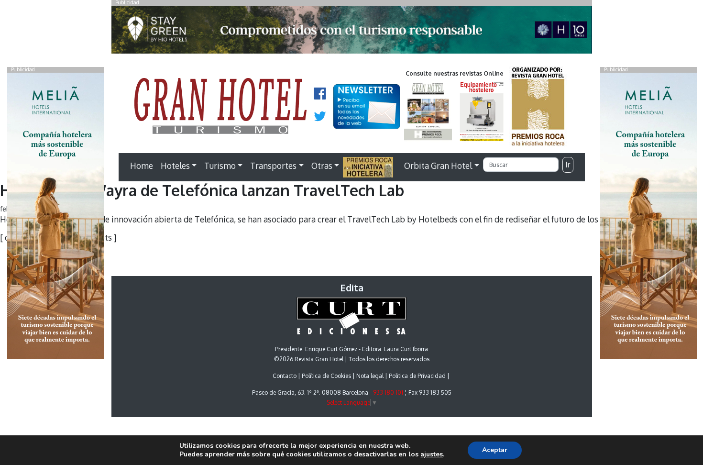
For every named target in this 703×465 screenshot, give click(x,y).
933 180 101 (388, 392)
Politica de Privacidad (417, 375)
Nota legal (370, 375)
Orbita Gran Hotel (438, 165)
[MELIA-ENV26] (648, 215)
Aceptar (494, 449)
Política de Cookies (326, 375)
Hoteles (175, 165)
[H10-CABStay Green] (351, 32)
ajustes (431, 454)
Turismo (220, 165)
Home (141, 165)
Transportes (273, 165)
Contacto (285, 375)
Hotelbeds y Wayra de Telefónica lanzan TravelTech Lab (202, 190)
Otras (321, 165)
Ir (567, 164)
